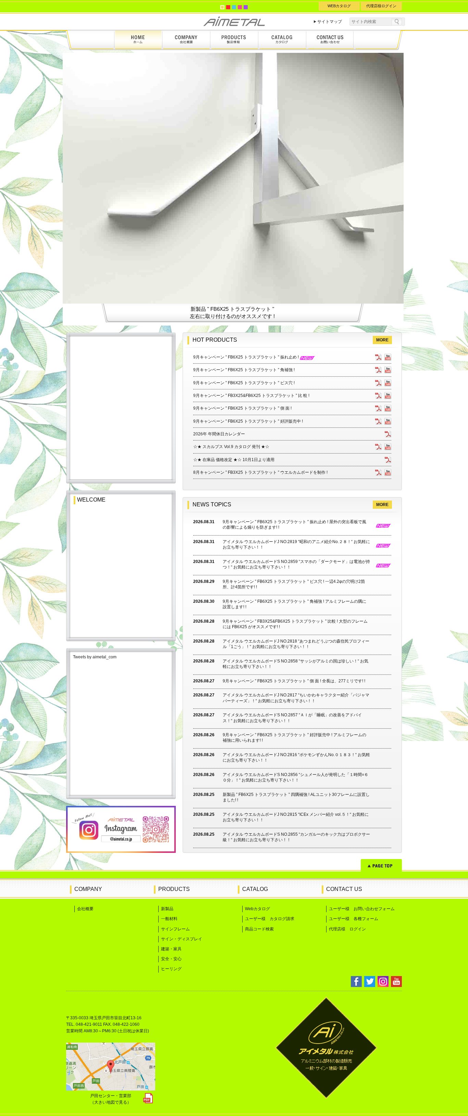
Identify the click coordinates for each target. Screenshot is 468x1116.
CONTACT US (344, 889)
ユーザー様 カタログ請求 (269, 918)
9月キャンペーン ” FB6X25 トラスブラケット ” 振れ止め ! (246, 357)
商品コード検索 (259, 929)
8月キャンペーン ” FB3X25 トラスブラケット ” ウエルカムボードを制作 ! (260, 472)
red (228, 7)
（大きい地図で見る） (110, 1102)
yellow (222, 7)
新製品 (167, 908)
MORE (382, 340)
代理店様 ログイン (347, 929)
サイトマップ (329, 21)
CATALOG (255, 889)
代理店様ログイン (381, 6)
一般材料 (169, 918)
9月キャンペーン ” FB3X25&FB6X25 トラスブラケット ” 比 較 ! (251, 395)
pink (240, 7)
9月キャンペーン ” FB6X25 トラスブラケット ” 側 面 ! (242, 408)
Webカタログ (257, 908)
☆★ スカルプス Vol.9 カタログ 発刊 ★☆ (231, 446)
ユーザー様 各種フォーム (353, 918)
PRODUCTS (174, 889)
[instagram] (121, 850)
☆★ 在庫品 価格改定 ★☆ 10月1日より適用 (233, 459)
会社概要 (85, 908)
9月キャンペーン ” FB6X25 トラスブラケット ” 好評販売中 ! (248, 421)
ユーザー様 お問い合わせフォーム (362, 908)
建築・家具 (171, 949)
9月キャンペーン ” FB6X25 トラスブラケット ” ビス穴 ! (244, 382)
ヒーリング (171, 968)
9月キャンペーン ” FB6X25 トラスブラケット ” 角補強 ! (244, 369)
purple (246, 7)
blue (234, 7)
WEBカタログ (339, 6)
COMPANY (88, 889)
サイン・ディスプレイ (181, 939)
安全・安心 (171, 958)
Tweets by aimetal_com (94, 657)
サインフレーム (175, 929)
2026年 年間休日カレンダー (219, 434)
